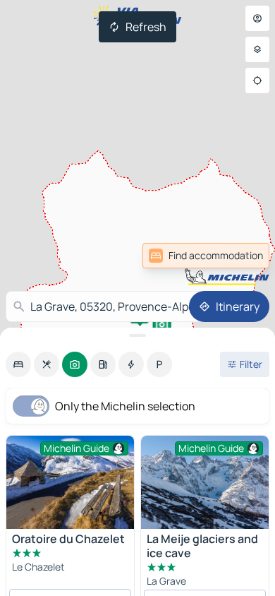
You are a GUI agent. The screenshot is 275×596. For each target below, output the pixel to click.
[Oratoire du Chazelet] (70, 482)
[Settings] (257, 49)
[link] (238, 255)
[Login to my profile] (257, 18)
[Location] (257, 80)
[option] (18, 364)
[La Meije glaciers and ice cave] (205, 482)
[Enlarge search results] (137, 335)
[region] (205, 482)
